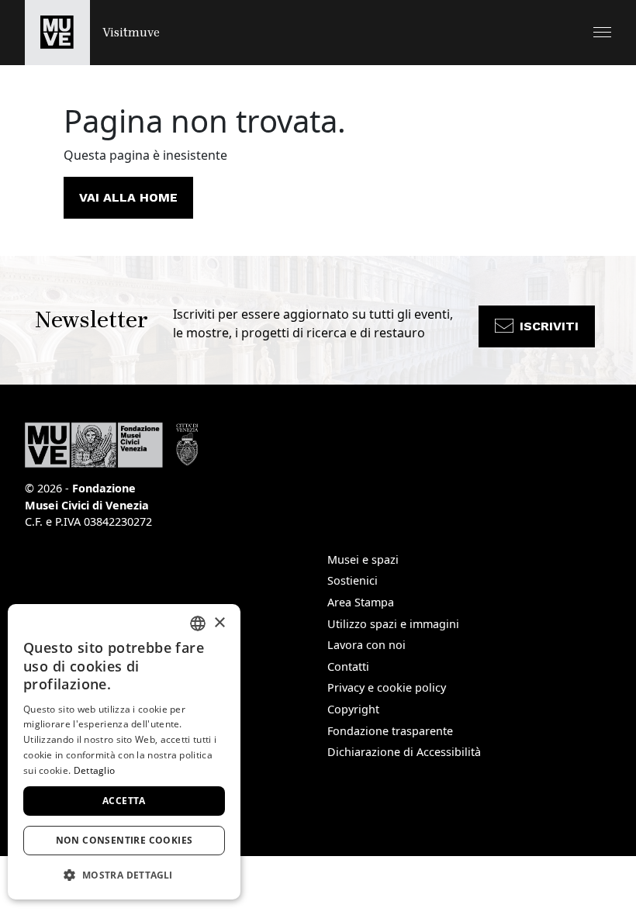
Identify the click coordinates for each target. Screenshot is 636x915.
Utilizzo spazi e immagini (393, 623)
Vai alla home (128, 197)
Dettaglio (95, 770)
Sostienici (352, 580)
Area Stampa (360, 602)
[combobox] (198, 623)
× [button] (219, 623)
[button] (602, 32)
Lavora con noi (366, 644)
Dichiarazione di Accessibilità (404, 751)
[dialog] (124, 751)
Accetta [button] (124, 800)
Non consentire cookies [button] (124, 840)
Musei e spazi (363, 559)
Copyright (353, 709)
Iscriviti (549, 326)
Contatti (348, 666)
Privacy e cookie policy (386, 687)
